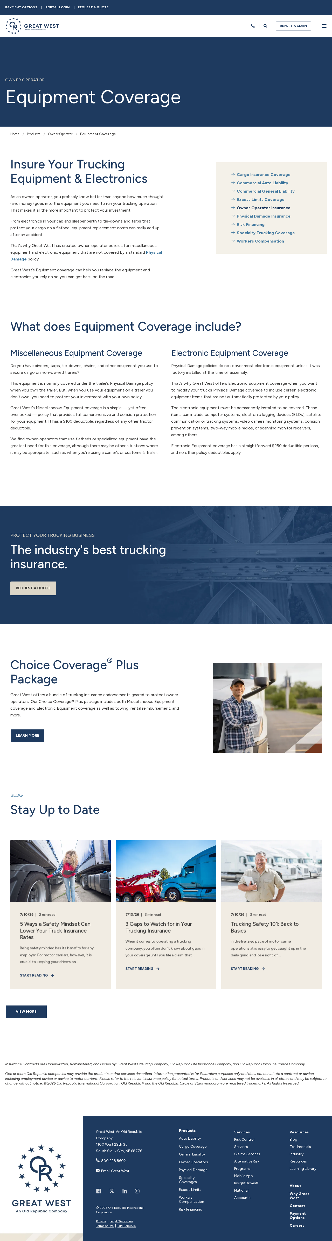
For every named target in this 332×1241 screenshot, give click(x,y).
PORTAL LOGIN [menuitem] (57, 7)
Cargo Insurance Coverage (263, 174)
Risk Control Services (244, 1143)
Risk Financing (251, 224)
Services (242, 1132)
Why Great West (299, 1196)
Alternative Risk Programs (246, 1165)
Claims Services (247, 1154)
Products (33, 134)
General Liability (192, 1154)
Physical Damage (193, 1170)
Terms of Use (105, 1226)
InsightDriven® (246, 1183)
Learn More (27, 735)
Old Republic (126, 1226)
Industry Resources (298, 1158)
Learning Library (303, 1168)
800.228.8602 (113, 1161)
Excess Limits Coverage (261, 199)
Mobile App (243, 1176)
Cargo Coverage (192, 1147)
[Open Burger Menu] (324, 26)
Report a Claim (293, 26)
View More (26, 1011)
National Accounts (242, 1194)
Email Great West (115, 1171)
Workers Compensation (260, 241)
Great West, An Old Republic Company (119, 1134)
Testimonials (300, 1147)
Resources (299, 1132)
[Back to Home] (32, 31)
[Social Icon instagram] (135, 1191)
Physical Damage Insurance (263, 216)
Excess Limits (190, 1190)
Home (14, 134)
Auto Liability (190, 1139)
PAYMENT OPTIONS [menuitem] (21, 7)
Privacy (101, 1221)
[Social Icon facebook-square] (100, 1191)
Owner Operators (193, 1162)
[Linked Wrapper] (41, 1178)
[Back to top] (323, 1232)
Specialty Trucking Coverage (266, 232)
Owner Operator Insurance (263, 207)
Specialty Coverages (188, 1180)
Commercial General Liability (266, 191)
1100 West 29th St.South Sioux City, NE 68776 (119, 1147)
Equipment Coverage (98, 134)
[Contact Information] (253, 25)
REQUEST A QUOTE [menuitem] (93, 7)
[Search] (266, 25)
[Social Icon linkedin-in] (125, 1191)
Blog (293, 1139)
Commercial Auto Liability (262, 182)
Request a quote (33, 588)
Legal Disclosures (121, 1221)
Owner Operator (60, 134)
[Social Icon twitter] (112, 1191)
